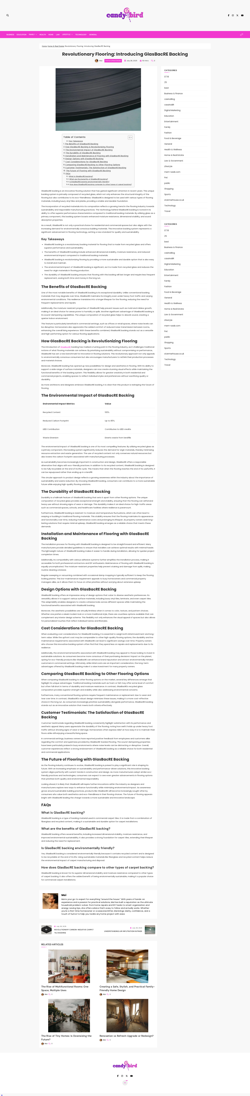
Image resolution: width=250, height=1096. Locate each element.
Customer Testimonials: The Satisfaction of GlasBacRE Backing (95, 168)
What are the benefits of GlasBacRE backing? (88, 179)
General (93, 34)
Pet (166, 177)
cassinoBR (169, 104)
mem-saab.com (172, 172)
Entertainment (171, 121)
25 (165, 82)
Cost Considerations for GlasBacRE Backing (86, 162)
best (166, 88)
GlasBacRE (65, 347)
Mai (100, 60)
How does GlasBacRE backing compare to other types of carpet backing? (101, 184)
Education (21, 34)
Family (32, 34)
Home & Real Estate (113, 61)
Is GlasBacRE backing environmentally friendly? (89, 182)
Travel (167, 211)
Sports (167, 194)
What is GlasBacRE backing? (81, 176)
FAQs (68, 173)
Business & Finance (173, 93)
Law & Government (173, 160)
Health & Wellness (173, 149)
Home (50, 34)
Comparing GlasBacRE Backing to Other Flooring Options (92, 165)
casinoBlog (169, 99)
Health (42, 34)
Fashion (168, 132)
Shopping (168, 188)
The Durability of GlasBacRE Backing (83, 153)
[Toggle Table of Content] (129, 137)
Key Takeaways (76, 141)
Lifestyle (66, 34)
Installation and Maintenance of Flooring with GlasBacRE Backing (96, 156)
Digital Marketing (172, 110)
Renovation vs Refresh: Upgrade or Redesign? (127, 1035)
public (167, 183)
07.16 (166, 76)
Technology (81, 34)
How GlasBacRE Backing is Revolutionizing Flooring (89, 147)
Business (10, 34)
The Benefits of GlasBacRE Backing (81, 144)
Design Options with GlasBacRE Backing (84, 159)
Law (58, 34)
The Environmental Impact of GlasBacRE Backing (89, 150)
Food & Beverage (172, 138)
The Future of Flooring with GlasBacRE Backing (88, 171)
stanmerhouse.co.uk (174, 200)
